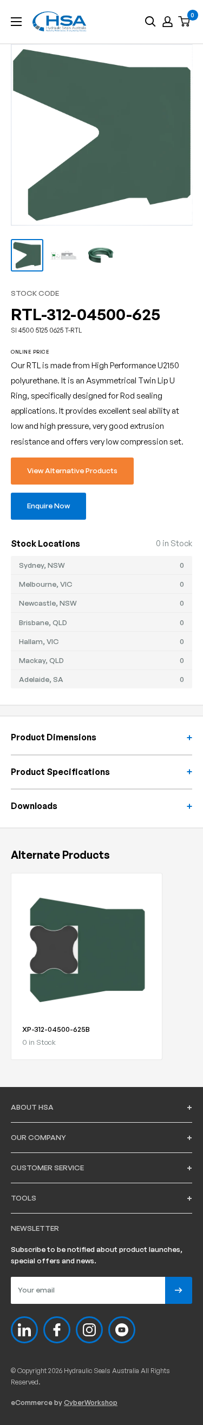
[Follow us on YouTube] (121, 1329)
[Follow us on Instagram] (89, 1329)
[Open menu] (16, 21)
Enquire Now (48, 505)
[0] (184, 22)
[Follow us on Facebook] (56, 1329)
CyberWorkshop (90, 1402)
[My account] (167, 21)
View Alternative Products (72, 470)
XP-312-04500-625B (56, 1028)
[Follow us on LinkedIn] (24, 1329)
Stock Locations (45, 543)
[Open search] (150, 21)
